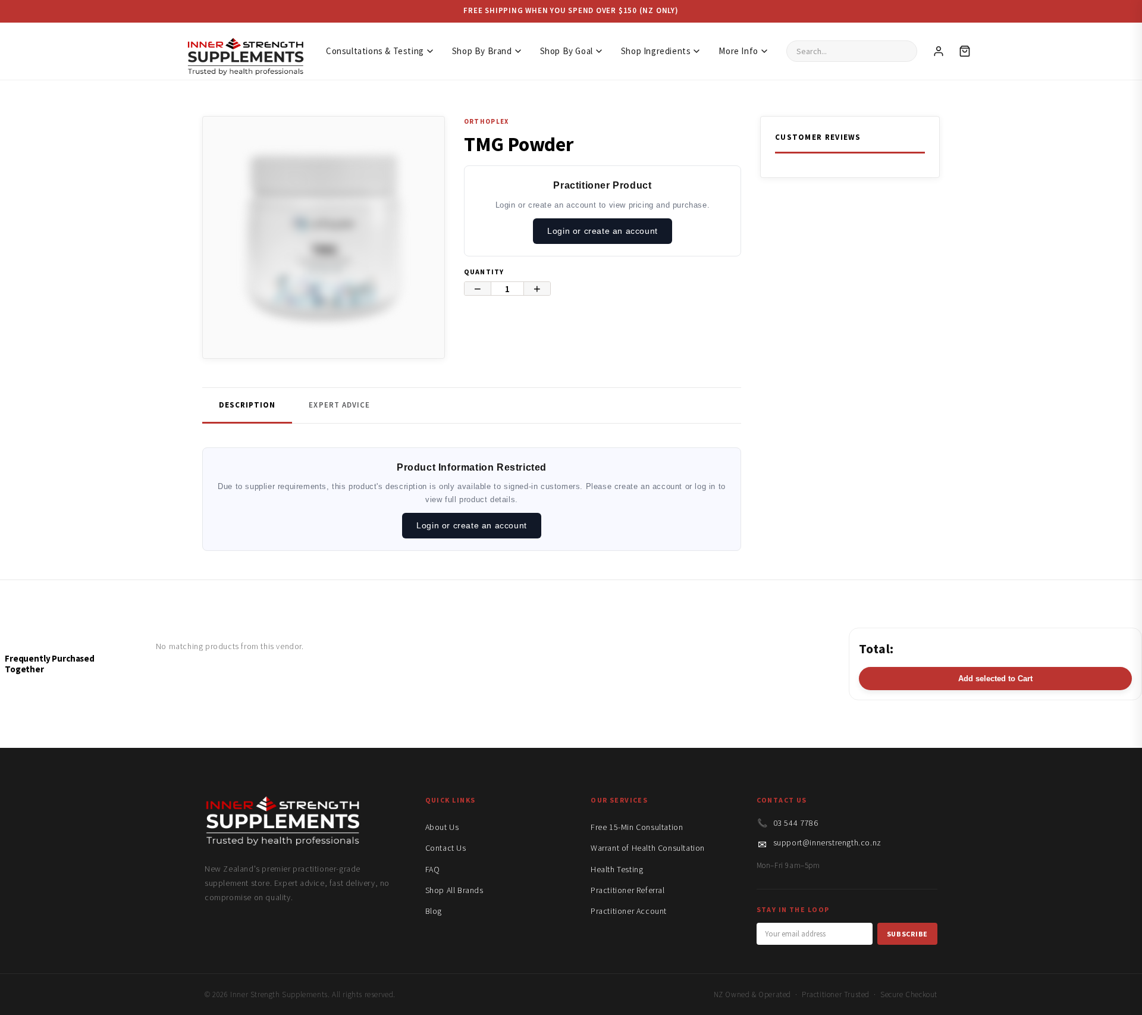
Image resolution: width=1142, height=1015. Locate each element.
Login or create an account (602, 231)
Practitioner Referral (628, 890)
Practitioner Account (629, 911)
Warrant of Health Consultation (648, 847)
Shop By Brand (482, 51)
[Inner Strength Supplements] (245, 51)
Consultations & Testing (375, 51)
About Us (442, 827)
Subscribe (907, 933)
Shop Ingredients (656, 51)
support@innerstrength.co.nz (827, 842)
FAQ (432, 869)
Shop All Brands (454, 890)
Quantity (484, 271)
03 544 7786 (795, 822)
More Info (738, 51)
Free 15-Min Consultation (637, 827)
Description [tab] (247, 405)
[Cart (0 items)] (965, 51)
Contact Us (445, 847)
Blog (433, 911)
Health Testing (617, 869)
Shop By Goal (566, 51)
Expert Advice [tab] (339, 405)
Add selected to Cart (995, 678)
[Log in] (938, 51)
